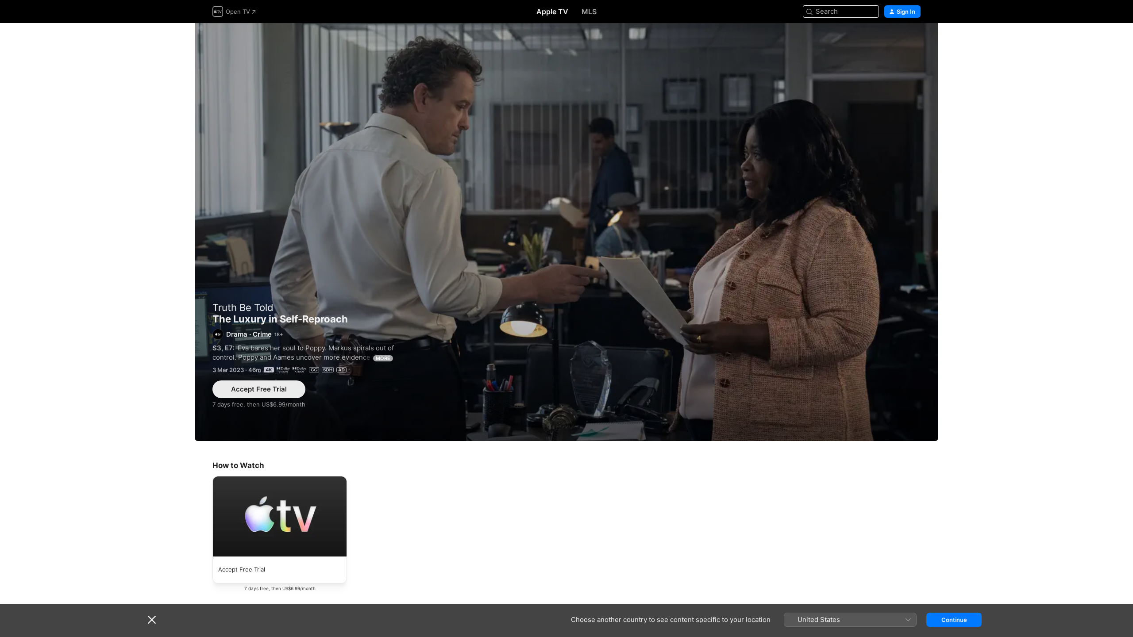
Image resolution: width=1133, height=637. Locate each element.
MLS (589, 11)
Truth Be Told (243, 307)
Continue (954, 619)
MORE (383, 358)
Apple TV (552, 11)
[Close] (152, 620)
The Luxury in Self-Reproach (566, 232)
